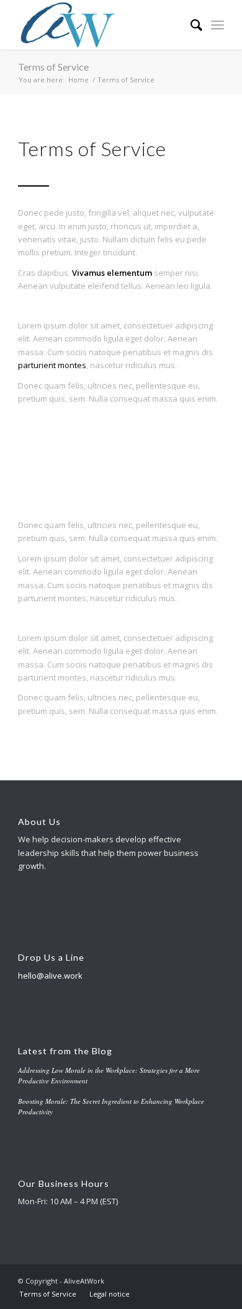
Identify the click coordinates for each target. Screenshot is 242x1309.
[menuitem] (190, 25)
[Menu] (217, 25)
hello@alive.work (50, 975)
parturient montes (52, 365)
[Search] (190, 25)
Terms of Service (53, 67)
